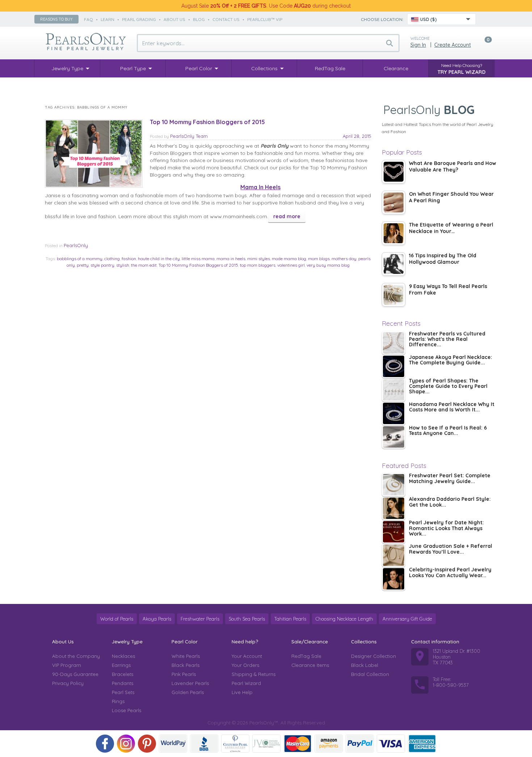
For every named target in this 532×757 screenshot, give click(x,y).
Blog (199, 19)
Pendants (122, 683)
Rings (118, 701)
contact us (226, 19)
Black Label (364, 665)
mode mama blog (289, 258)
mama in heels (230, 258)
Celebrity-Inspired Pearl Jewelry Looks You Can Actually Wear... (450, 572)
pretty (83, 265)
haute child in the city (159, 258)
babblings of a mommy (79, 258)
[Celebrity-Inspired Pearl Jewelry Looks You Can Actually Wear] (393, 579)
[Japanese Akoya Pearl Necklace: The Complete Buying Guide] (393, 366)
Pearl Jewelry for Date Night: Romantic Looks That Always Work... (446, 528)
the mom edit (144, 265)
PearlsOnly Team (189, 136)
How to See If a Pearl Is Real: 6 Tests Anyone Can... (448, 430)
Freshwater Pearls (200, 619)
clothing (112, 258)
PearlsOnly (76, 245)
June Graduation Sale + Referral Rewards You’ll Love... (450, 549)
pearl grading (139, 19)
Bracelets (122, 674)
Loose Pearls (126, 710)
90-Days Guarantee (75, 674)
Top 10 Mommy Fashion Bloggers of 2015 (207, 122)
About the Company (76, 656)
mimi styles (258, 258)
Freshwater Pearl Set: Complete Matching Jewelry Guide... (449, 478)
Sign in (418, 45)
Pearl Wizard (246, 683)
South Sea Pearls (247, 619)
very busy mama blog (328, 265)
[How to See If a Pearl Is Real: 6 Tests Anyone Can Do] (393, 437)
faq (88, 19)
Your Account (247, 656)
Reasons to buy (56, 19)
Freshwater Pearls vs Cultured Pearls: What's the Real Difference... (447, 339)
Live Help (242, 692)
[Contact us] (486, 19)
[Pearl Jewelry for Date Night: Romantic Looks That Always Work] (393, 532)
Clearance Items (310, 665)
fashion (129, 258)
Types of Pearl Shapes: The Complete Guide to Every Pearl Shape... (448, 386)
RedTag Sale (306, 656)
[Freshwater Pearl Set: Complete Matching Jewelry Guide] (393, 484)
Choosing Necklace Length (344, 619)
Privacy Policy (68, 683)
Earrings (121, 665)
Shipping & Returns (253, 674)
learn (107, 19)
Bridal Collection (370, 674)
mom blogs (319, 258)
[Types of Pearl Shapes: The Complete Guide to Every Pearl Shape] (393, 390)
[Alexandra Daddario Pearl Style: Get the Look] (393, 508)
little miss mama (198, 258)
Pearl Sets (123, 692)
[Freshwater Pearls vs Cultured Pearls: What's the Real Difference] (393, 343)
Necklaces (123, 656)
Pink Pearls (184, 674)
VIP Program (66, 665)
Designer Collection (373, 656)
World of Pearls (116, 619)
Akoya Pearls (157, 619)
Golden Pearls (188, 692)
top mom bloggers (257, 265)
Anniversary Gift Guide (407, 619)
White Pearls (186, 656)
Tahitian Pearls (290, 619)
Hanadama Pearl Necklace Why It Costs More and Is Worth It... (451, 407)
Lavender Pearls (190, 683)
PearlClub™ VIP (264, 19)
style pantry (102, 265)
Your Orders (245, 665)
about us (174, 19)
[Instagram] (125, 743)
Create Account (452, 45)
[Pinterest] (146, 743)
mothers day (344, 258)
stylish (122, 265)
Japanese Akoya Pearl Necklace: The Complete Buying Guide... (450, 360)
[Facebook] (104, 743)
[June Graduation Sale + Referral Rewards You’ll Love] (393, 555)
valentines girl (291, 265)
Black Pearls (185, 665)
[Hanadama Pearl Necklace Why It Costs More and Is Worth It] (393, 413)
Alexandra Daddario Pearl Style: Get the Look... (450, 502)
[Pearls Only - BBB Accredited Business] (204, 743)
